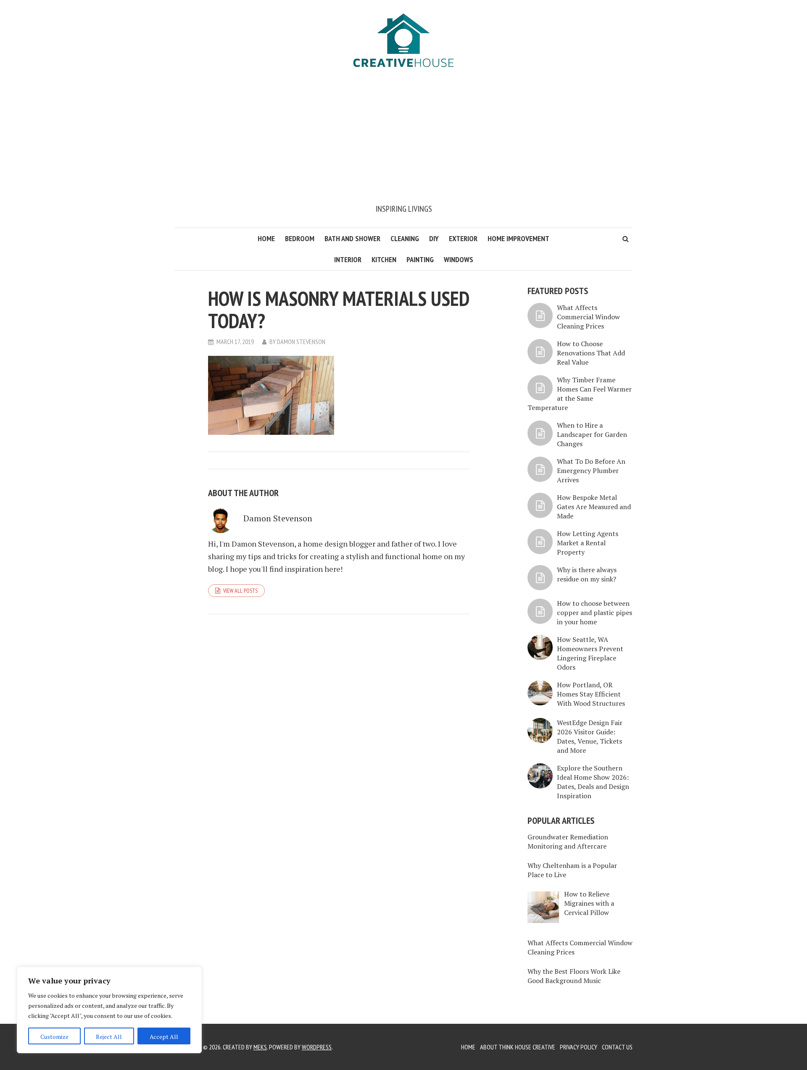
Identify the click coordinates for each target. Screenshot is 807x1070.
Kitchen (384, 259)
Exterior (463, 238)
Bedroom (299, 238)
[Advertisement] (403, 139)
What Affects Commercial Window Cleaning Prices (588, 317)
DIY (434, 238)
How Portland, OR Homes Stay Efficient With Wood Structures (591, 694)
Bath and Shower (352, 238)
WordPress (317, 1047)
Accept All (164, 1037)
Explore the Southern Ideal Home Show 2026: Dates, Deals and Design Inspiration (593, 781)
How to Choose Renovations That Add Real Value (591, 353)
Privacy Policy (578, 1047)
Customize (54, 1037)
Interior (347, 259)
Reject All (109, 1037)
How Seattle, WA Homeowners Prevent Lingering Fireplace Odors (590, 653)
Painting (420, 259)
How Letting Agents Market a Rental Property (587, 543)
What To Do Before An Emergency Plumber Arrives (591, 470)
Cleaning (404, 238)
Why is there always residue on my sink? (587, 574)
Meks (260, 1047)
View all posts (240, 590)
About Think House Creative (517, 1047)
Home (266, 238)
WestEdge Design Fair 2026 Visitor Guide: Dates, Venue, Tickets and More (589, 736)
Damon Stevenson (301, 341)
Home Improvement (518, 238)
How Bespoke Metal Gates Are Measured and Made (594, 507)
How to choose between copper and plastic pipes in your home (594, 612)
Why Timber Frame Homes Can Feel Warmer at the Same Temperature (579, 393)
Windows (458, 259)
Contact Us (617, 1047)
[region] (109, 1010)
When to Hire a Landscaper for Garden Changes (592, 434)
